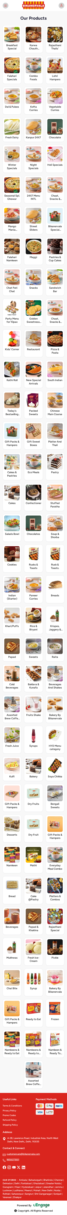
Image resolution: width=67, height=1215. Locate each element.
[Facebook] (4, 1167)
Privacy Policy (9, 1110)
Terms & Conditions (12, 1105)
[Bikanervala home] (33, 5)
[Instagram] (9, 1167)
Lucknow (7, 1190)
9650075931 (13, 1159)
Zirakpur (17, 1197)
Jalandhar (48, 1187)
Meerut (28, 1190)
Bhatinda (48, 1180)
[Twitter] (18, 1167)
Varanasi (7, 1197)
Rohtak (6, 1193)
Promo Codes (9, 1115)
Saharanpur (17, 1193)
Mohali (36, 1190)
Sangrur (29, 1193)
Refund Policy (9, 1120)
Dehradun (8, 1183)
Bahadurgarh (35, 1180)
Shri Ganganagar (43, 1193)
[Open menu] (5, 5)
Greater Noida (53, 1183)
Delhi (16, 1183)
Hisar (17, 1187)
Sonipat (57, 1193)
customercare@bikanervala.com (23, 1154)
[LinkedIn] (23, 1167)
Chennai (58, 1180)
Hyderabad (27, 1187)
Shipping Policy (10, 1125)
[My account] (61, 5)
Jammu (59, 1187)
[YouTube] (14, 1167)
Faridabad (26, 1183)
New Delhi (47, 1190)
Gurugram (8, 1187)
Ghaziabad (38, 1183)
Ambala (23, 1180)
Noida (57, 1190)
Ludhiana (18, 1190)
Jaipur (38, 1187)
